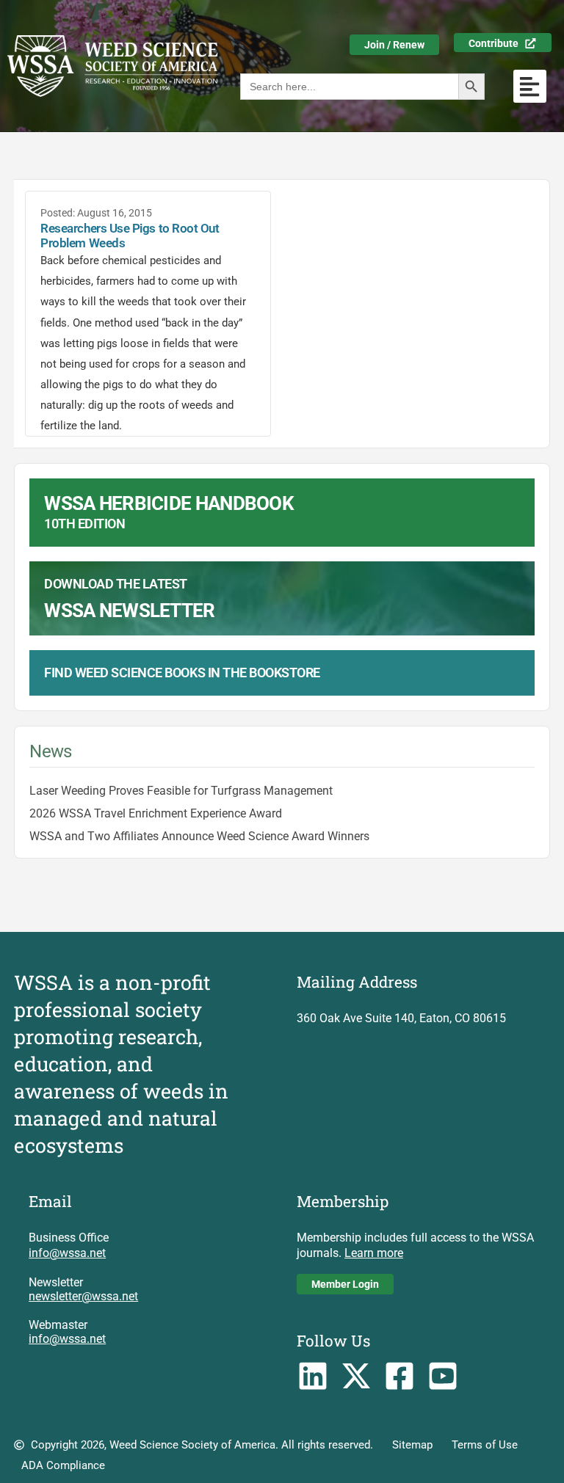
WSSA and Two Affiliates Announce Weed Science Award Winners (199, 836)
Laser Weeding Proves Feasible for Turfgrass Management (181, 791)
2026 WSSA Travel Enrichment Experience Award (155, 813)
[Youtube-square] (442, 1376)
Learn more (373, 1253)
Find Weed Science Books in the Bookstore (182, 672)
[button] (529, 86)
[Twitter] (356, 1376)
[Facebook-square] (400, 1376)
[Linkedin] (313, 1376)
